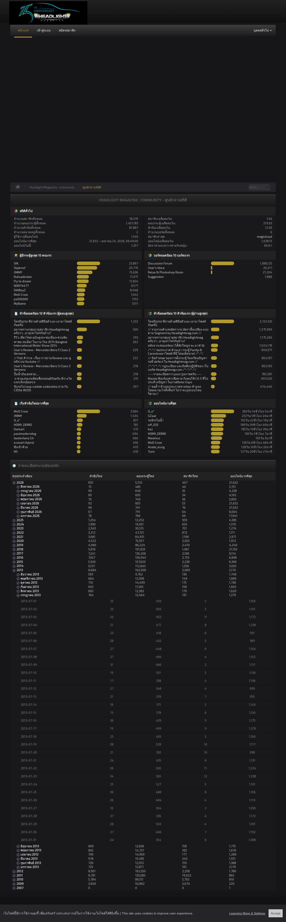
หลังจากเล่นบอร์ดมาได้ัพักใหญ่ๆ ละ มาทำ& (176, 345)
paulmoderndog (25, 433)
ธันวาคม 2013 (30, 574)
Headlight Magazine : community (51, 187)
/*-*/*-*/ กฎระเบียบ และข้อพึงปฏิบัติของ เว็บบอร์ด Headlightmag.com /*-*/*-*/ (178, 367)
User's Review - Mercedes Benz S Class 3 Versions (42, 367)
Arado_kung (156, 447)
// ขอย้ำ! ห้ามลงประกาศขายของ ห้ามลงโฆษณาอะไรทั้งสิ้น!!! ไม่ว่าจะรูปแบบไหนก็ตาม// (174, 390)
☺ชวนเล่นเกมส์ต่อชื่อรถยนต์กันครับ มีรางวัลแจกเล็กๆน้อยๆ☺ (43, 380)
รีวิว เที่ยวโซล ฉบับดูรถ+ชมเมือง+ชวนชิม (40, 337)
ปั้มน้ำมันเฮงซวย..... (26, 374)
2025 (20, 520)
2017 (20, 553)
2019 (20, 545)
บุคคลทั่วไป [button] (261, 30)
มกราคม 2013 (30, 867)
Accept (275, 913)
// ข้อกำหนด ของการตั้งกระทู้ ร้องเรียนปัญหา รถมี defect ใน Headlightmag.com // (177, 359)
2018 (20, 549)
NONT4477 (21, 285)
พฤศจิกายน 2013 (32, 578)
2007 (20, 888)
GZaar (152, 416)
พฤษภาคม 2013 (31, 850)
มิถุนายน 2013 (30, 846)
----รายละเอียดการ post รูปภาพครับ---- (175, 374)
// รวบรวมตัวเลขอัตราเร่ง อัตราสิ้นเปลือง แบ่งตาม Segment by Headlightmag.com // (178, 331)
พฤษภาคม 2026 (31, 499)
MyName (20, 303)
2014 (20, 566)
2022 (20, 532)
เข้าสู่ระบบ (44, 30)
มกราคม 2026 (30, 516)
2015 (20, 562)
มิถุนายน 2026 (30, 495)
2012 (20, 871)
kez (150, 429)
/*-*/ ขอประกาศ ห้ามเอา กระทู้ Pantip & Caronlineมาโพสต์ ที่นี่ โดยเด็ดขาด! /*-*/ (175, 351)
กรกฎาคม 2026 (31, 491)
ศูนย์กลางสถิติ (92, 187)
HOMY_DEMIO (23, 425)
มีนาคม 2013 (29, 858)
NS (16, 451)
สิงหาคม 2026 (30, 486)
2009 (20, 883)
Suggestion (156, 277)
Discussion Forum (160, 263)
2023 (20, 528)
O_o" (17, 420)
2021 (20, 537)
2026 (20, 482)
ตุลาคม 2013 (29, 582)
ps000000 (21, 299)
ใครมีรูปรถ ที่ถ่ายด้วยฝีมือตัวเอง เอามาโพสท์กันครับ (43, 323)
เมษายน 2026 (30, 503)
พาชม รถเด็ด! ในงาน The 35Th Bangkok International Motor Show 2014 (40, 343)
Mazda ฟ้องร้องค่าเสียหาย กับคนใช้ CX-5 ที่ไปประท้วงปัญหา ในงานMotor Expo (178, 380)
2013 (20, 570)
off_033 (153, 425)
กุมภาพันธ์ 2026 (31, 512)
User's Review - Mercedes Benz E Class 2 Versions (42, 351)
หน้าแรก (23, 30)
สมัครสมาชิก (67, 30)
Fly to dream (22, 281)
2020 (20, 541)
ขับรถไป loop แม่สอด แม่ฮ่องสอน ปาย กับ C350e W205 (41, 388)
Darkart (19, 429)
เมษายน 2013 (29, 854)
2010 (20, 879)
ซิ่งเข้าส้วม (21, 447)
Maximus (154, 438)
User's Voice (156, 268)
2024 (20, 524)
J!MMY (18, 272)
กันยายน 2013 (30, 587)
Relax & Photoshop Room (165, 272)
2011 (20, 875)
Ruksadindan (23, 277)
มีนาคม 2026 (29, 507)
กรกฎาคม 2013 (31, 595)
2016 (20, 557)
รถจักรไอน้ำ (156, 420)
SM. (16, 263)
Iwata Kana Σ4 (24, 438)
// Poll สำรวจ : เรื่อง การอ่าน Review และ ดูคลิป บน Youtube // (42, 359)
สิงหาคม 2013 (30, 591)
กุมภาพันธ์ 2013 (31, 863)
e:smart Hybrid (24, 442)
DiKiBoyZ (20, 290)
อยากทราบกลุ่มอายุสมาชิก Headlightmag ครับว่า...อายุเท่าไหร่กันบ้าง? (41, 331)
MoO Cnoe (21, 294)
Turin (151, 451)
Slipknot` (20, 268)
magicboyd (264, 236)
